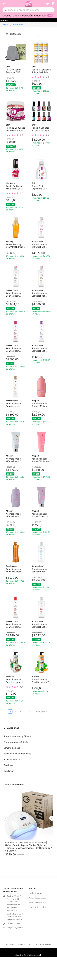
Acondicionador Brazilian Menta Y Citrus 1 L (40, 680)
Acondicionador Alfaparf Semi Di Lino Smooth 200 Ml (40, 515)
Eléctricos (40, 15)
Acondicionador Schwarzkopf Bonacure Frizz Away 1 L (13, 294)
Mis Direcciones (24, 944)
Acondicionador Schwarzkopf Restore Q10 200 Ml (14, 404)
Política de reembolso (37, 898)
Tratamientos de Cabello (16, 742)
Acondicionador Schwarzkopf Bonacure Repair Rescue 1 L (40, 625)
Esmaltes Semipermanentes (17, 753)
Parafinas (8, 765)
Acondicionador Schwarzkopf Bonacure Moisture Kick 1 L (41, 570)
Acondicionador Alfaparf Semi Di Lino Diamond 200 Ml (15, 460)
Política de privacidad (37, 902)
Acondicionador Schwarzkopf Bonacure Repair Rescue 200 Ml (14, 625)
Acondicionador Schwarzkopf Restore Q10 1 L (39, 294)
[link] (41, 77)
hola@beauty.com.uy (15, 928)
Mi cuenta (10, 944)
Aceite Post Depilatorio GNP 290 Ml (39, 187)
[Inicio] (13, 4)
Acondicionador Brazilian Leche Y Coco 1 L (14, 680)
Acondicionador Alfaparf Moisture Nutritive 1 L (40, 404)
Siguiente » (41, 711)
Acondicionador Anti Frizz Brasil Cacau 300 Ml (13, 570)
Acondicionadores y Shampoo (18, 736)
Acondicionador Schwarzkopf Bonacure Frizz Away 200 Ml (39, 349)
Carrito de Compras (43, 944)
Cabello (6, 15)
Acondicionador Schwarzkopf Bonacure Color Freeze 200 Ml (13, 349)
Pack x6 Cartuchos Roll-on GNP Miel (41, 70)
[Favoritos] (47, 3)
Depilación (26, 15)
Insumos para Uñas (13, 759)
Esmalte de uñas (12, 747)
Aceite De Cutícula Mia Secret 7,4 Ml (15, 187)
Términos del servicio (37, 907)
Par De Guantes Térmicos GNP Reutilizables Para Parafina (15, 70)
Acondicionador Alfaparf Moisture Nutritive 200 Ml (40, 460)
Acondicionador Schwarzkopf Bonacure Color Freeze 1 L (39, 245)
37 (30, 711)
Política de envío (35, 893)
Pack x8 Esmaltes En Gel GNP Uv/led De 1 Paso (41, 129)
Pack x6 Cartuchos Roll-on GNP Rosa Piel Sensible (15, 129)
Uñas (16, 15)
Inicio (5, 24)
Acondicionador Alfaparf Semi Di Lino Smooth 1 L (14, 515)
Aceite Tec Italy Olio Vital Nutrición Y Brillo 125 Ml (15, 245)
